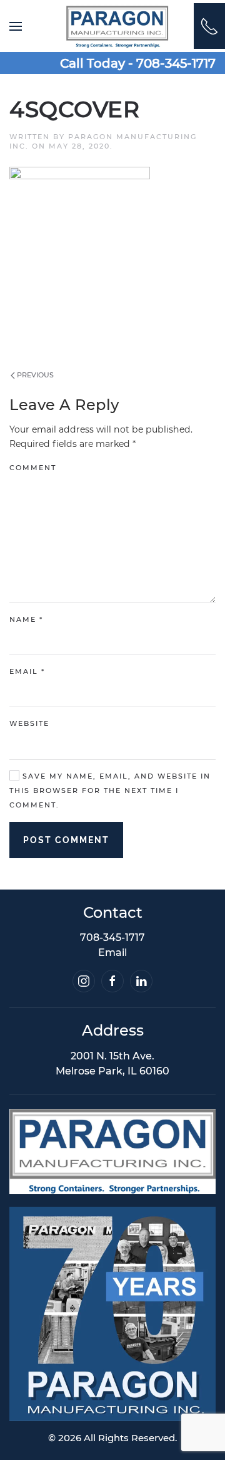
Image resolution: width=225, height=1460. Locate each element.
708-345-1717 (112, 937)
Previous (34, 374)
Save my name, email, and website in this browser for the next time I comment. (110, 790)
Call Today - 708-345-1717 (138, 63)
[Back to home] (117, 26)
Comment (32, 467)
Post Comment (66, 840)
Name (26, 619)
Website (29, 723)
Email (27, 671)
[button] (15, 26)
